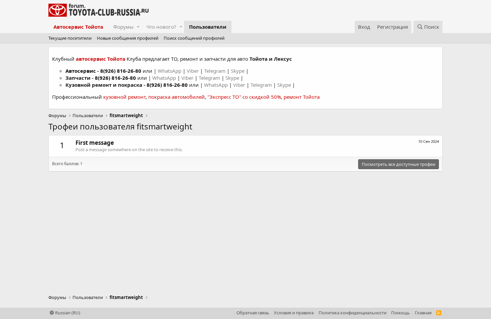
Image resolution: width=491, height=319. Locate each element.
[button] (138, 27)
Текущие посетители (70, 38)
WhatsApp (170, 70)
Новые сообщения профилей (127, 38)
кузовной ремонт (124, 96)
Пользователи (207, 26)
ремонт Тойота (302, 96)
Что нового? (161, 26)
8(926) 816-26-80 (120, 70)
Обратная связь (252, 313)
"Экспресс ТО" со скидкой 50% (244, 96)
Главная (423, 313)
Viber (193, 70)
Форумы (123, 26)
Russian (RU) (67, 313)
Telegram (215, 70)
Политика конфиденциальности (352, 313)
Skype (238, 70)
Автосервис (80, 70)
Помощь (400, 313)
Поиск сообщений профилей (194, 38)
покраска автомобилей (176, 96)
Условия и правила (294, 313)
